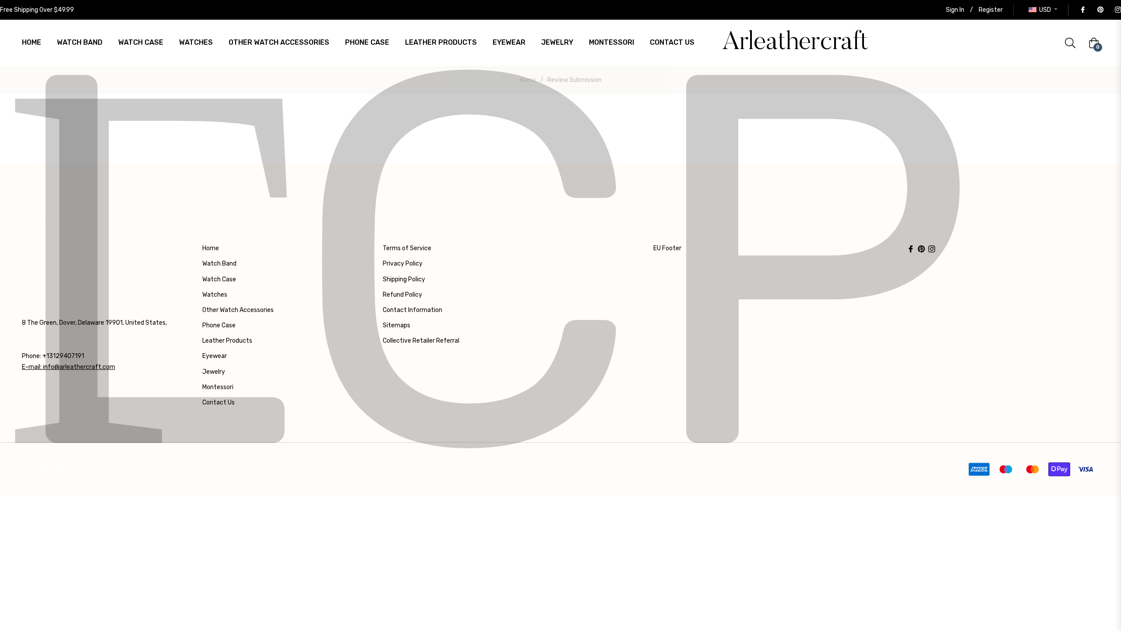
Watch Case (219, 279)
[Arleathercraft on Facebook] (1082, 10)
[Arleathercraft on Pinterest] (1099, 10)
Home (528, 80)
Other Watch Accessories (238, 310)
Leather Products (227, 340)
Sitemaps (396, 325)
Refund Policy (402, 294)
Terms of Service (407, 248)
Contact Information (412, 310)
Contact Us (218, 402)
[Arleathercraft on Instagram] (1117, 10)
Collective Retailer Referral (421, 340)
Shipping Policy (404, 279)
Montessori (217, 387)
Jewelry (213, 372)
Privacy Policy (403, 263)
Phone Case (219, 325)
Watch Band (219, 263)
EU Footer (667, 248)
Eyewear (214, 356)
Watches (214, 294)
